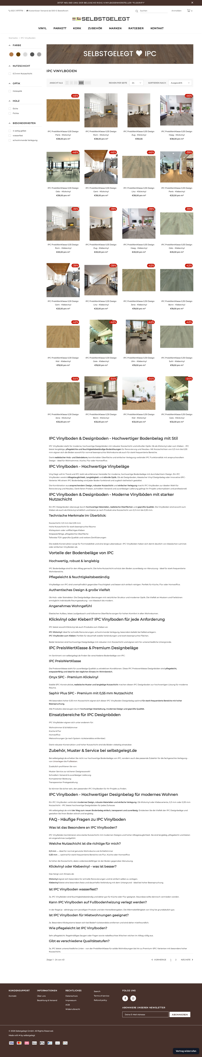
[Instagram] (133, 998)
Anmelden (176, 10)
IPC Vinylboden (28, 38)
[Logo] (101, 19)
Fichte (16, 113)
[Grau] (39, 54)
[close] (192, 2)
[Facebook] (125, 998)
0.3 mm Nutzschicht (22, 73)
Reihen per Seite (118, 83)
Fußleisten (72, 761)
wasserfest (18, 135)
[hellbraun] (11, 54)
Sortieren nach (157, 83)
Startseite (13, 38)
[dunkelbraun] (18, 54)
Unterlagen (58, 761)
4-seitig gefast (19, 131)
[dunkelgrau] (32, 54)
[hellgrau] (25, 54)
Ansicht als (56, 83)
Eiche (15, 108)
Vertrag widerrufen (186, 1051)
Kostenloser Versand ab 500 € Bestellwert (48, 10)
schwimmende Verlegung (25, 140)
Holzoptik (17, 91)
